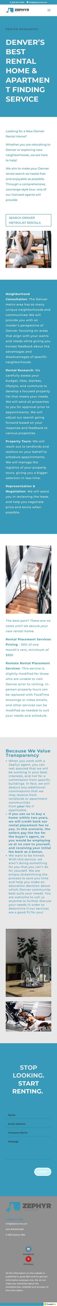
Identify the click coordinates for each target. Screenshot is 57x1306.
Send (43, 1172)
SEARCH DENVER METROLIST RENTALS (25, 220)
